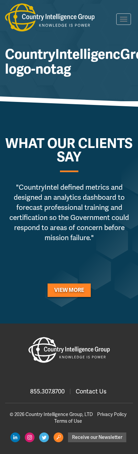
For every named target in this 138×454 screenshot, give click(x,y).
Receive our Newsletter (97, 437)
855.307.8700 (47, 391)
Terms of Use (68, 421)
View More (69, 290)
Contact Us (91, 391)
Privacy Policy (112, 414)
